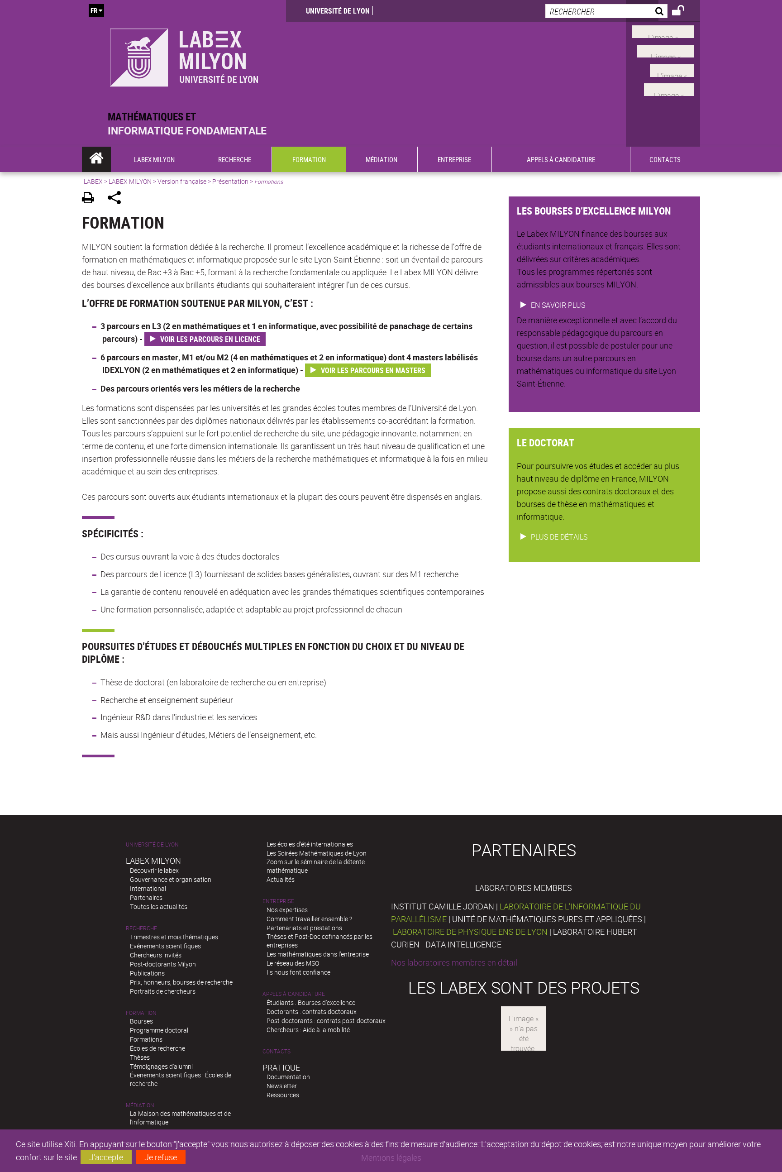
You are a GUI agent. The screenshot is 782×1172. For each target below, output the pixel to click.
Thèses (140, 1057)
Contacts (276, 1051)
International (148, 888)
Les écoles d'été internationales (310, 844)
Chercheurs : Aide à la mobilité (308, 1029)
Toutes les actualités (158, 906)
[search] (606, 11)
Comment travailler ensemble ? (309, 918)
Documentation (288, 1076)
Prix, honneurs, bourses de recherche (181, 982)
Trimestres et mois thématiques (174, 937)
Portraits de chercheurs (163, 991)
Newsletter (282, 1085)
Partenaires (146, 897)
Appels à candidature (293, 994)
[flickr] (672, 69)
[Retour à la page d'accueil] (184, 55)
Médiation (140, 1105)
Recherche (141, 928)
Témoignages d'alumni (161, 1066)
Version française (181, 181)
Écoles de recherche (157, 1048)
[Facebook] (663, 30)
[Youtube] (665, 50)
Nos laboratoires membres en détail (454, 962)
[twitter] (669, 88)
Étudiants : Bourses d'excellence (311, 1002)
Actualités (281, 879)
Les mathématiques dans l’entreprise (318, 954)
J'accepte (106, 1157)
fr (94, 10)
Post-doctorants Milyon (163, 964)
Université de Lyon (338, 11)
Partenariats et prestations (304, 927)
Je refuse (160, 1157)
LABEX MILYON (130, 181)
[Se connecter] (684, 11)
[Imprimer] (91, 198)
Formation (141, 1013)
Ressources (283, 1095)
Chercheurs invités (155, 955)
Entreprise (278, 901)
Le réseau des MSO (293, 963)
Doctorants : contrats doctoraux (312, 1011)
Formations (146, 1039)
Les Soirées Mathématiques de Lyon (317, 853)
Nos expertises (287, 909)
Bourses (141, 1021)
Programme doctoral (159, 1030)
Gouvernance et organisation (170, 879)
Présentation (230, 181)
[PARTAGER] (117, 198)
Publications (147, 973)
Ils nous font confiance (298, 972)
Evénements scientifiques (165, 946)
